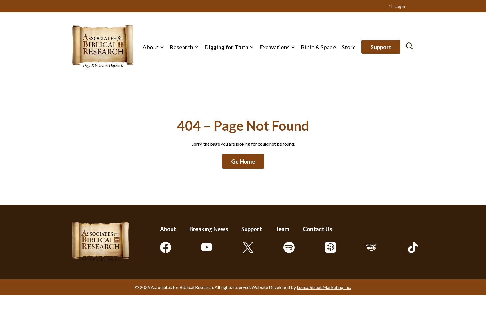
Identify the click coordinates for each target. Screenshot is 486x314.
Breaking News (209, 228)
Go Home (243, 161)
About (151, 47)
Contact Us (317, 228)
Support (381, 47)
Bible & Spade (318, 47)
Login (399, 6)
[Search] (409, 46)
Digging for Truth (226, 47)
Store (349, 47)
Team (282, 228)
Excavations (275, 47)
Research (181, 47)
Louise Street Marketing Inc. (324, 287)
